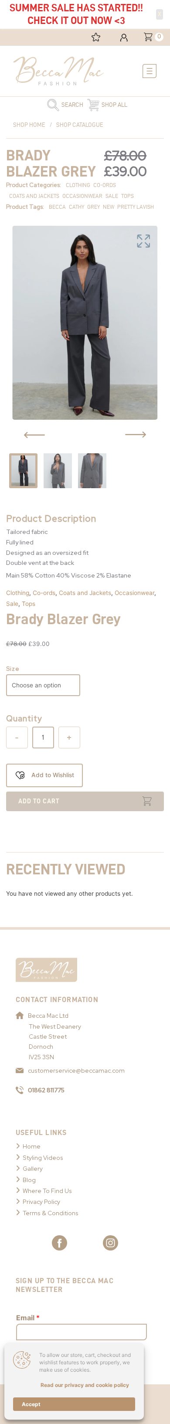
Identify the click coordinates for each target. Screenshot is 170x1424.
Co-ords (44, 592)
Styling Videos (43, 1158)
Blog (29, 1180)
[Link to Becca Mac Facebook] (59, 1243)
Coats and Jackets (85, 592)
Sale (12, 603)
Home (32, 1146)
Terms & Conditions (50, 1213)
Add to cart (38, 801)
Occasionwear (134, 592)
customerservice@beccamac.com (76, 1070)
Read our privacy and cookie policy (85, 1385)
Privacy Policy (41, 1202)
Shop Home (29, 125)
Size (13, 669)
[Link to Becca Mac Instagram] (110, 1243)
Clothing (17, 592)
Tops (28, 603)
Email (28, 1317)
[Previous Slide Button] (34, 435)
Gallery (33, 1169)
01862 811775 (46, 1090)
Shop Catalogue (79, 125)
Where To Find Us (47, 1191)
